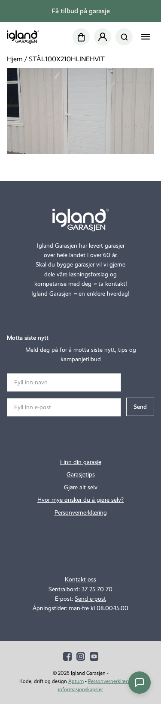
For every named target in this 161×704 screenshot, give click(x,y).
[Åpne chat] (139, 682)
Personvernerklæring (81, 512)
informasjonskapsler (80, 689)
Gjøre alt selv (80, 487)
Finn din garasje (80, 462)
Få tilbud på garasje (81, 11)
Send (140, 406)
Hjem (15, 59)
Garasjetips (81, 474)
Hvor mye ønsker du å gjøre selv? (80, 499)
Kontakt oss (80, 579)
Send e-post (90, 598)
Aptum (76, 681)
